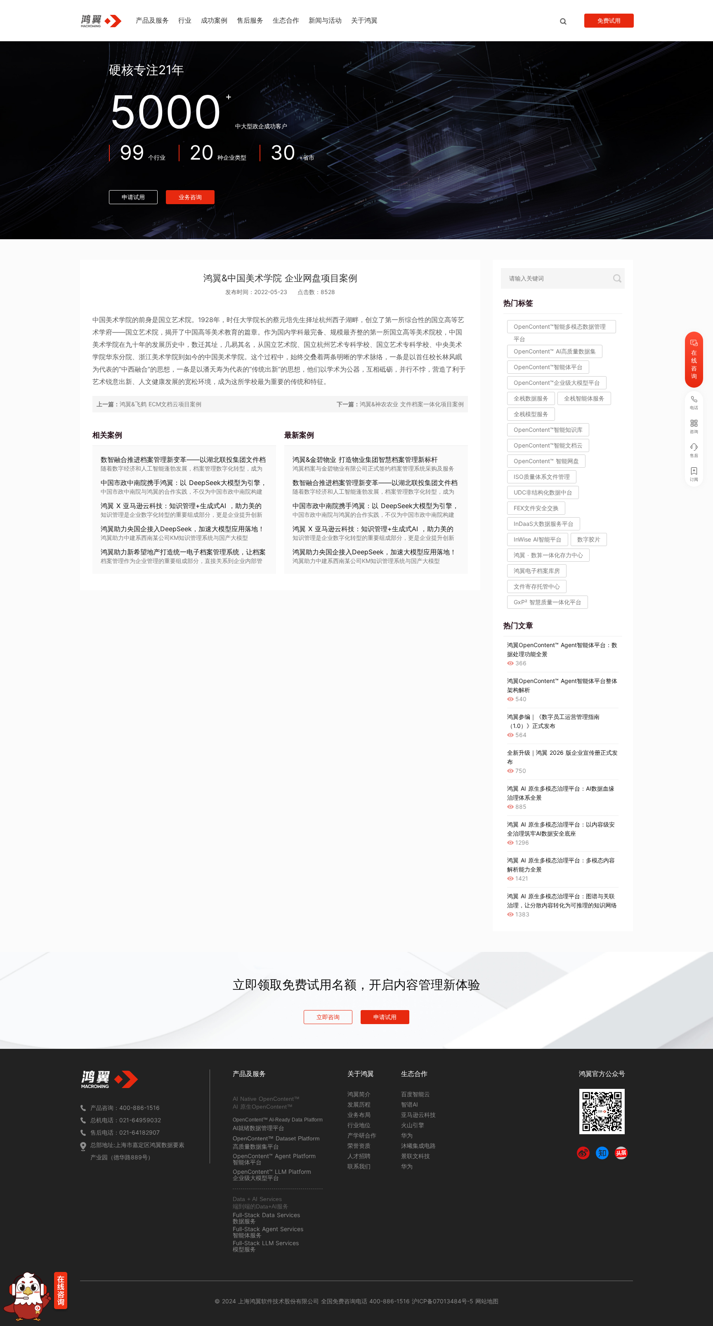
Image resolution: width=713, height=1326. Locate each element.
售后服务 (250, 20)
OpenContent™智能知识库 (548, 429)
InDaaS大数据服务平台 (544, 523)
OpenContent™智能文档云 (548, 445)
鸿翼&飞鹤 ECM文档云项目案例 (160, 403)
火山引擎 (412, 1124)
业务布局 (359, 1114)
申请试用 (133, 196)
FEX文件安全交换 (536, 507)
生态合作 (286, 20)
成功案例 (214, 20)
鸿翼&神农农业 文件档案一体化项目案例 (412, 403)
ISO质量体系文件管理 (542, 476)
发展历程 (359, 1104)
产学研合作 (361, 1135)
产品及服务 (152, 20)
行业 (184, 20)
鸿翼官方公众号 (602, 1073)
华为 (407, 1135)
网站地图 (486, 1301)
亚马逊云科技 (418, 1114)
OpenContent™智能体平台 (548, 366)
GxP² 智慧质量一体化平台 (547, 601)
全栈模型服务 (531, 413)
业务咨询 (190, 196)
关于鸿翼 (364, 20)
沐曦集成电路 (418, 1145)
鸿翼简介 (359, 1094)
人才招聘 (359, 1155)
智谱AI (409, 1104)
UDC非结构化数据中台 (543, 492)
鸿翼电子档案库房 (537, 570)
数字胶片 (588, 539)
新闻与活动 (325, 20)
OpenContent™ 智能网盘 (546, 460)
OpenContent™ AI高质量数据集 (555, 351)
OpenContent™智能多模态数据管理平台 (560, 328)
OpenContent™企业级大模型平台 (557, 382)
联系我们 (359, 1166)
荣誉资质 (359, 1145)
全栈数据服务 (531, 398)
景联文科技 (415, 1155)
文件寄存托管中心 (537, 586)
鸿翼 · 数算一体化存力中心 (548, 554)
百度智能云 (415, 1094)
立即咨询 (328, 1016)
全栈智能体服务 (584, 398)
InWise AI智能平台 (538, 539)
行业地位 (359, 1124)
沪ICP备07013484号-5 (441, 1301)
